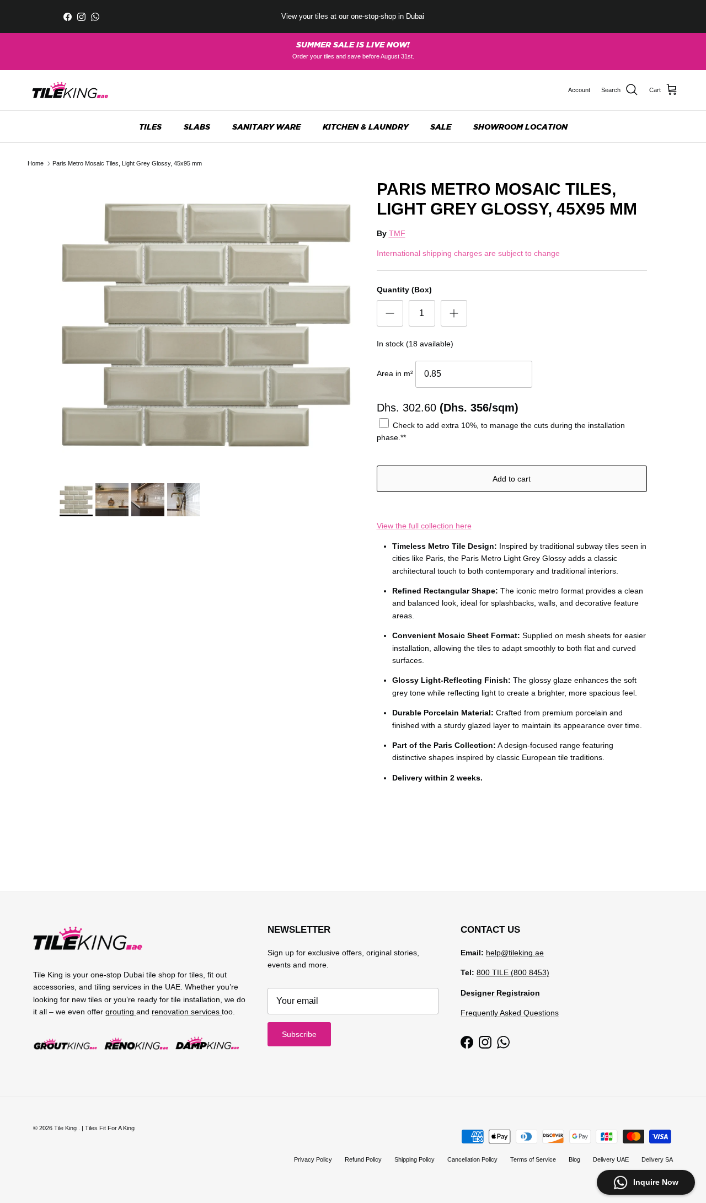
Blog (574, 1159)
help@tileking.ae (515, 952)
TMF (397, 233)
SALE (440, 126)
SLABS (197, 126)
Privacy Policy (313, 1159)
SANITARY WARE (266, 126)
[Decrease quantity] (390, 313)
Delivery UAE (611, 1159)
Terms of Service (533, 1159)
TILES (150, 126)
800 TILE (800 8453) (513, 972)
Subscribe (299, 1034)
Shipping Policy (414, 1159)
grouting (120, 1011)
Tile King (66, 1128)
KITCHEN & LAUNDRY (365, 126)
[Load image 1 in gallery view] (206, 325)
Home (36, 163)
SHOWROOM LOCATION (520, 126)
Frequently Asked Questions (510, 1012)
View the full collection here (424, 525)
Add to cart (512, 478)
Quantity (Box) (404, 289)
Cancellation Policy (472, 1159)
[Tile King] (70, 90)
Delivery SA (657, 1159)
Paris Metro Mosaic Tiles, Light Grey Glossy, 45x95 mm (127, 163)
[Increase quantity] (454, 313)
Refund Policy (363, 1159)
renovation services (187, 1011)
